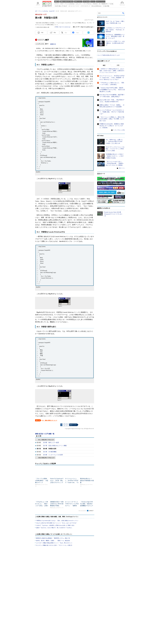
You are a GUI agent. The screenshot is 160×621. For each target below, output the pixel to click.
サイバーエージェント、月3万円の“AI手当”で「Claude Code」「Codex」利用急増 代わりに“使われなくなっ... (72, 482)
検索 (123, 13)
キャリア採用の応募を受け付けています (109, 55)
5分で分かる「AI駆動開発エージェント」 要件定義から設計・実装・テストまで (115, 36)
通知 (55, 32)
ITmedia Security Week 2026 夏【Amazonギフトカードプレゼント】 (113, 214)
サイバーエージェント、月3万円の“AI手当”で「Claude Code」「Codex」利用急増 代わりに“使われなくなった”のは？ (112, 77)
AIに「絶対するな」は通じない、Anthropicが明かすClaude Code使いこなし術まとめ (114, 141)
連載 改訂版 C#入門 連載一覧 (44, 434)
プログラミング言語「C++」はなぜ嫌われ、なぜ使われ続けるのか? (115, 43)
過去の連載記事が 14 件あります (46, 457)
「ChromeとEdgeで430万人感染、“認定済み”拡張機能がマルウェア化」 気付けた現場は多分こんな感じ (86, 505)
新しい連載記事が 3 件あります (46, 439)
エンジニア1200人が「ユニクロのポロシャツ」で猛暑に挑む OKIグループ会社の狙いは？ (112, 111)
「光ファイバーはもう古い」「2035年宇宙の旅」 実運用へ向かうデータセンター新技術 (115, 163)
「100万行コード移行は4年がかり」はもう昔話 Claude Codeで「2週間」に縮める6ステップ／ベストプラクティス (112, 70)
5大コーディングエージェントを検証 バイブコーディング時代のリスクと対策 (115, 148)
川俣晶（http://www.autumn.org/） (63, 27)
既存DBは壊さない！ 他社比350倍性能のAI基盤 (87, 480)
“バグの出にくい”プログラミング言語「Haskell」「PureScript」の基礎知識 (115, 29)
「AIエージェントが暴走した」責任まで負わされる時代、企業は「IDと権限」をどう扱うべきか (112, 118)
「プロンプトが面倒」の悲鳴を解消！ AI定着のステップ (41, 480)
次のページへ (73, 424)
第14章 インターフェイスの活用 (53, 454)
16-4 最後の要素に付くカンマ (49, 420)
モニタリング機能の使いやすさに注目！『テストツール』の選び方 (54, 545)
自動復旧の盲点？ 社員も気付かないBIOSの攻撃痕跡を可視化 (56, 503)
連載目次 (53, 44)
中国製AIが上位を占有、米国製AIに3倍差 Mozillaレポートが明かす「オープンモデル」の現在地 (112, 125)
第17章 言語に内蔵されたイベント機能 (55, 445)
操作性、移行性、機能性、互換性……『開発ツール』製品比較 (53, 540)
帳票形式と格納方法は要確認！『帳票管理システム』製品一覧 (53, 538)
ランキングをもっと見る (119, 130)
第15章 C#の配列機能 (49, 451)
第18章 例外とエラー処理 (51, 442)
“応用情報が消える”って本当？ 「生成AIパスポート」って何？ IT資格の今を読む (115, 156)
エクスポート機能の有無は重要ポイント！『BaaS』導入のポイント (54, 543)
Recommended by (83, 510)
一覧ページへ (121, 168)
